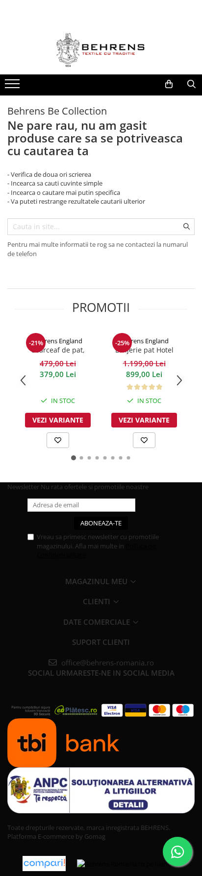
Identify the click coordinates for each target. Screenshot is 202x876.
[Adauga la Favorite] (58, 440)
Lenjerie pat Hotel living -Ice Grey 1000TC (144, 350)
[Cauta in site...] (191, 84)
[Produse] (13, 86)
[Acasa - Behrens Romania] (101, 50)
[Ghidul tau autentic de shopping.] (44, 863)
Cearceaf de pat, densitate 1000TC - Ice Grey (58, 350)
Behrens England (57, 340)
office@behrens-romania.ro (106, 662)
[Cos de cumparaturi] (168, 84)
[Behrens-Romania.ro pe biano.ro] (128, 863)
